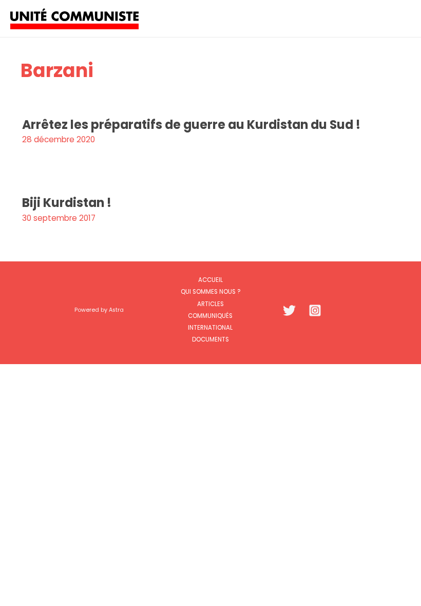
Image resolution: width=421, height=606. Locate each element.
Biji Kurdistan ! (66, 202)
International (210, 328)
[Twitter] (289, 310)
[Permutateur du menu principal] (400, 18)
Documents (210, 339)
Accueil (210, 280)
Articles (210, 304)
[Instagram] (315, 310)
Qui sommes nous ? (210, 292)
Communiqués (210, 316)
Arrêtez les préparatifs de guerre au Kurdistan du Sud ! (191, 124)
